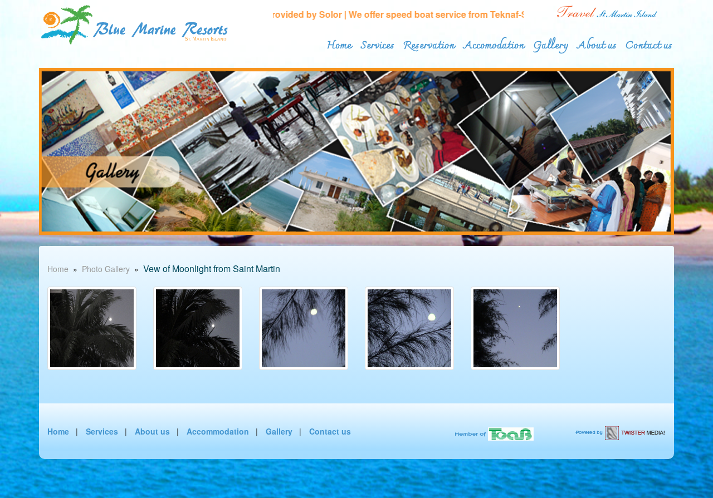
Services (377, 43)
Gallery (550, 43)
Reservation (429, 43)
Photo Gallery (106, 268)
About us (597, 43)
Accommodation (218, 431)
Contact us (649, 43)
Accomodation (493, 43)
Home (339, 43)
